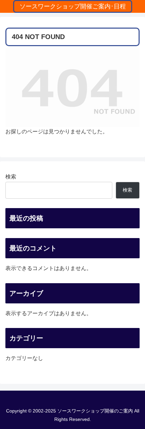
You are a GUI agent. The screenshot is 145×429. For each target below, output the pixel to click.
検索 (10, 176)
